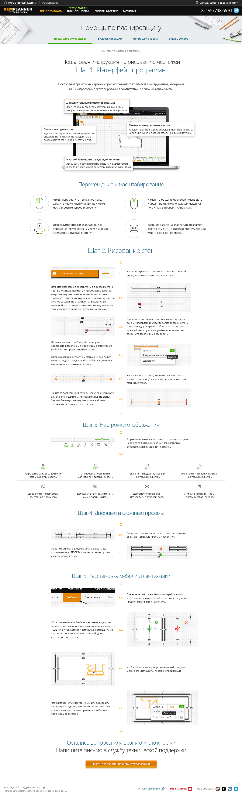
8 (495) (217, 10)
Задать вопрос (178, 38)
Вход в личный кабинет (22, 2)
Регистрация (50, 2)
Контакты (130, 10)
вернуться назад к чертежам (123, 50)
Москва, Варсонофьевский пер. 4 (218, 2)
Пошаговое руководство (70, 38)
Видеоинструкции (110, 38)
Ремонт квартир (106, 10)
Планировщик (51, 10)
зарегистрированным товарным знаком (46, 790)
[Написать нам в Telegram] (236, 10)
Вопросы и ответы (145, 38)
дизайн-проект (78, 9)
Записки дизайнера (148, 789)
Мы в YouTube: (178, 789)
